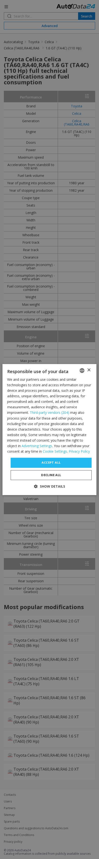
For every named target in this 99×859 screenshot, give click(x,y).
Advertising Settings (37, 446)
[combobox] (82, 370)
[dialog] (49, 429)
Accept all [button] (51, 463)
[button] (49, 486)
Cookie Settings (55, 451)
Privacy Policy (79, 451)
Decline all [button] (51, 475)
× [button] (89, 370)
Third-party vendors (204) (49, 412)
